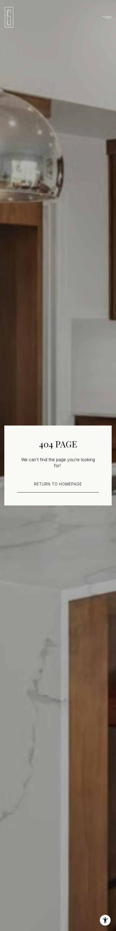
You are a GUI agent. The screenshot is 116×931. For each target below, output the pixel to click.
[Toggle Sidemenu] (106, 17)
